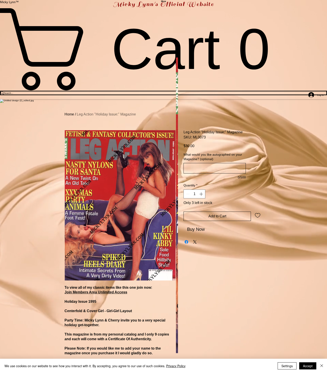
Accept (308, 366)
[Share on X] (195, 242)
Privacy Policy (176, 366)
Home (69, 114)
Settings (287, 366)
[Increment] (201, 194)
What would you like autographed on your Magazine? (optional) (213, 157)
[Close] (321, 365)
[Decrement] (187, 194)
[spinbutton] (194, 194)
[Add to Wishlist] (257, 215)
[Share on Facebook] (186, 242)
